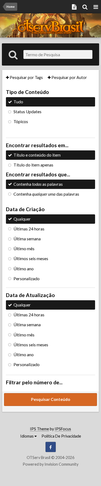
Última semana (27, 238)
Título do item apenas (33, 164)
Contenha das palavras (46, 194)
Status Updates (27, 111)
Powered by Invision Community (50, 464)
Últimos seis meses (30, 258)
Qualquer (22, 219)
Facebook (51, 447)
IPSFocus (63, 429)
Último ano (23, 268)
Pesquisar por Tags (26, 77)
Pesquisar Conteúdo (50, 399)
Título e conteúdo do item (37, 155)
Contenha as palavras (38, 184)
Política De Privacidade (61, 436)
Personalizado (26, 278)
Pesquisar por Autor (69, 77)
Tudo (18, 101)
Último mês (23, 248)
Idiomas (27, 436)
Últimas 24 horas (28, 228)
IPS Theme (39, 429)
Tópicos (20, 121)
